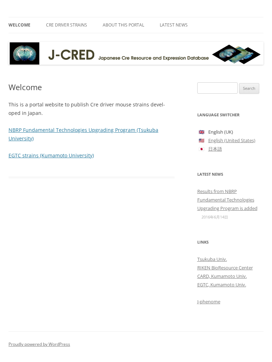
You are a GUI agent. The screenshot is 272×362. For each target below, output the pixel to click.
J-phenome (208, 301)
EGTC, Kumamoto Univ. (221, 284)
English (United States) (231, 140)
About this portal (123, 25)
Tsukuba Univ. (212, 259)
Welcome (19, 25)
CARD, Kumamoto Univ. (222, 276)
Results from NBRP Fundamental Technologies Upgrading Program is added (227, 199)
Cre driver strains (66, 25)
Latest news (174, 25)
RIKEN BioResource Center (225, 267)
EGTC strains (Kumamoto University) (51, 155)
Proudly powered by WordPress (39, 344)
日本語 (215, 149)
